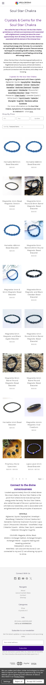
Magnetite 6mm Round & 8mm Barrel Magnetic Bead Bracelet (34, 205)
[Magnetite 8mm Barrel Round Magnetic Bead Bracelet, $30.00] (12, 362)
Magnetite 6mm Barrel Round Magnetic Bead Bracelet (34, 382)
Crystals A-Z (23, 611)
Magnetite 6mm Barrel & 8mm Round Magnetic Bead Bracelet (34, 249)
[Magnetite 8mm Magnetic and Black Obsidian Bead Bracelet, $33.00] (34, 274)
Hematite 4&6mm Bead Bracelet (12, 246)
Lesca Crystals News (23, 593)
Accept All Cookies (34, 681)
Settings (6, 681)
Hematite (10, 87)
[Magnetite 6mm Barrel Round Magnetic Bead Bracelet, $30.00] (34, 362)
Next (40, 479)
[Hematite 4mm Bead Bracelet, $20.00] (12, 407)
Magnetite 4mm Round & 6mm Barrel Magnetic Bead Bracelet (34, 337)
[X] (31, 578)
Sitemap (23, 598)
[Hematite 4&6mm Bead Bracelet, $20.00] (12, 230)
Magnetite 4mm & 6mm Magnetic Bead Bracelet (12, 292)
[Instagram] (15, 578)
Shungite (12, 101)
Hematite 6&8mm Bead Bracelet (34, 163)
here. (31, 111)
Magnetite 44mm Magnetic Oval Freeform (34, 424)
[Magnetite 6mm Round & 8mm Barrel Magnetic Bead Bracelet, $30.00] (34, 186)
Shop (23, 608)
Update (37, 118)
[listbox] (16, 126)
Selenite (34, 98)
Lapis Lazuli (13, 90)
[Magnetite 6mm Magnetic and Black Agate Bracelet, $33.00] (12, 318)
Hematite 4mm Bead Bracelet (12, 423)
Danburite (35, 85)
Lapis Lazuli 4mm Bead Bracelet (34, 465)
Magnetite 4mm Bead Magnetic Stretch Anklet (12, 203)
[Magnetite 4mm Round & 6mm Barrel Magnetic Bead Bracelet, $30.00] (34, 318)
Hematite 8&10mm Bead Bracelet (12, 163)
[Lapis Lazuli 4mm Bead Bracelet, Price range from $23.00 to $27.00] (34, 448)
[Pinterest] (27, 578)
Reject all (18, 681)
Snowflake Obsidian (16, 93)
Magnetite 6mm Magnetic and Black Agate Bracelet (12, 336)
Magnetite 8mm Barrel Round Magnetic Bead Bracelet (12, 382)
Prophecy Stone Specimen (12, 465)
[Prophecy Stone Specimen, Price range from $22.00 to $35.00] (12, 448)
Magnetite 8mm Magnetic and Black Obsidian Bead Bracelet (34, 293)
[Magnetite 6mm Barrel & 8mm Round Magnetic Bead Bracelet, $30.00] (34, 230)
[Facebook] (19, 578)
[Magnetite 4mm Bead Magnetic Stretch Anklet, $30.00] (12, 186)
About (23, 591)
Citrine (26, 85)
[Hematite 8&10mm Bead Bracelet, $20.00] (12, 146)
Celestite (18, 85)
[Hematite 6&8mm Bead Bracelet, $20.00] (34, 146)
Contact (23, 595)
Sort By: (6, 126)
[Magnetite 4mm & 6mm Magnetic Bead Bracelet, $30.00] (12, 274)
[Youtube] (23, 578)
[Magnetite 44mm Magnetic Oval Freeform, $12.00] (34, 407)
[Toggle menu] (3, 3)
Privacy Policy (19, 677)
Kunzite (35, 87)
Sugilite (20, 101)
